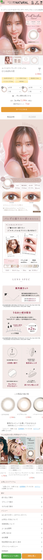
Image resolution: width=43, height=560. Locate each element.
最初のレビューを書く (11, 556)
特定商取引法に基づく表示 (11, 542)
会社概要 (5, 537)
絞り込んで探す (7, 497)
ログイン (36, 429)
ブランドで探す (7, 502)
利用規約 (5, 551)
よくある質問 (6, 528)
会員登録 (21, 429)
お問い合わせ (6, 533)
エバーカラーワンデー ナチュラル (20, 10)
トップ (3, 10)
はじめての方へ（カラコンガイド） (14, 515)
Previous (2, 458)
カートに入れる (21, 109)
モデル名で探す (7, 506)
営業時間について (8, 524)
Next (40, 458)
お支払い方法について (10, 519)
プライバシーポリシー (10, 546)
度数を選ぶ (32, 556)
